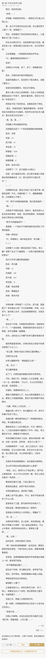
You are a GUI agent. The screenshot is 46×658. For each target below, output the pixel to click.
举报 (42, 626)
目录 (23, 645)
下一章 (36, 645)
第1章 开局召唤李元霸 (12, 3)
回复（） (40, 630)
